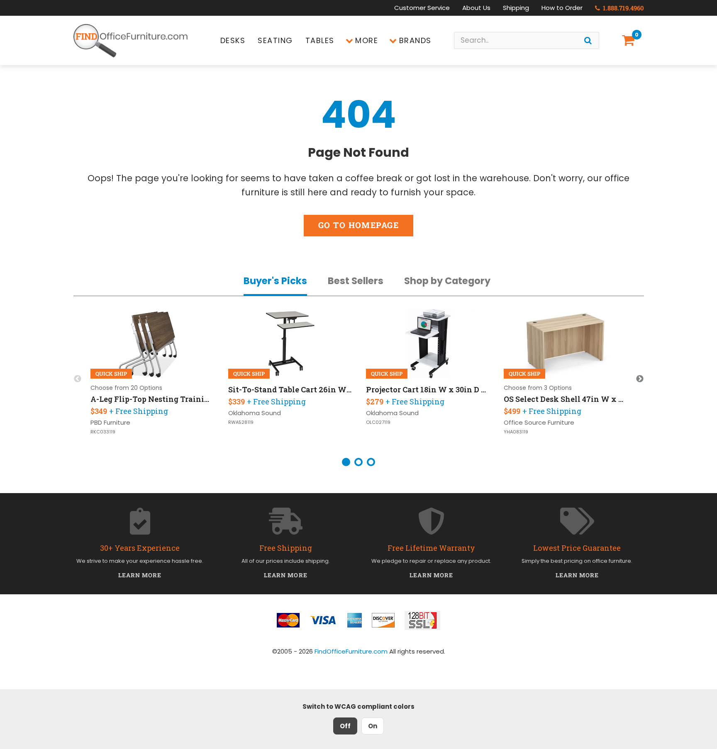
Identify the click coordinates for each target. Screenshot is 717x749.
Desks (233, 40)
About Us (476, 7)
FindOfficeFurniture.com (351, 651)
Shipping (516, 7)
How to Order (562, 7)
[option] (153, 379)
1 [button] (346, 462)
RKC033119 (102, 432)
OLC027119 (378, 422)
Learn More (140, 575)
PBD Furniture (110, 422)
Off (345, 726)
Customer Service (422, 7)
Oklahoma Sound (254, 413)
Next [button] (640, 379)
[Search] (588, 40)
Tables (319, 40)
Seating (275, 40)
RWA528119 (241, 422)
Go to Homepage (358, 225)
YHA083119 (516, 432)
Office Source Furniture (539, 422)
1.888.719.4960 (622, 8)
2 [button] (358, 462)
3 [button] (371, 462)
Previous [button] (77, 379)
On (372, 726)
